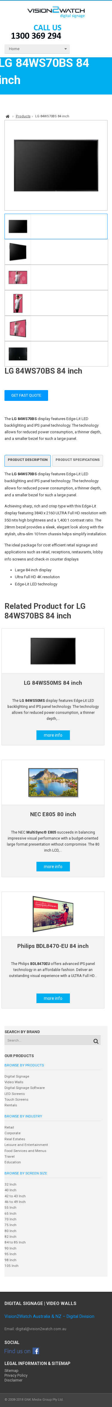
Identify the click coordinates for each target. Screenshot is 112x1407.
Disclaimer (13, 1380)
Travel (9, 1156)
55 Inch (10, 1207)
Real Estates (14, 1139)
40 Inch (10, 1190)
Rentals (10, 1105)
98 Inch (10, 1260)
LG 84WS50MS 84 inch (53, 683)
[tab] (27, 461)
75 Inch (10, 1225)
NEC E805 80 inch (53, 814)
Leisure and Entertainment (26, 1145)
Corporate (12, 1133)
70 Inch (10, 1219)
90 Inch (10, 1248)
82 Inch (10, 1236)
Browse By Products (24, 1065)
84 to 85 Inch (15, 1242)
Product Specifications (78, 460)
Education (12, 1162)
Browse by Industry (23, 1116)
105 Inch (11, 1266)
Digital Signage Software (24, 1088)
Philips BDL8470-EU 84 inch (53, 946)
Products (23, 116)
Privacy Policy (15, 1375)
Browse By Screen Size (25, 1173)
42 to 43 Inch (15, 1196)
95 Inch (10, 1254)
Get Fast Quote (26, 395)
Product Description (27, 460)
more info (53, 735)
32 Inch (10, 1184)
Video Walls (13, 1082)
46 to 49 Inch (15, 1202)
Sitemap (11, 1370)
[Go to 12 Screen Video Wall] (53, 651)
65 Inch (10, 1213)
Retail (9, 1127)
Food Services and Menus (25, 1151)
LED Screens (14, 1094)
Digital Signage (16, 1076)
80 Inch (10, 1231)
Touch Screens (16, 1099)
